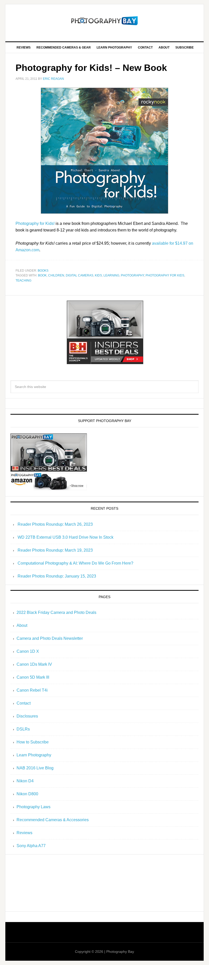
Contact (24, 703)
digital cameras (79, 275)
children (56, 275)
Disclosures (27, 716)
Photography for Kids (165, 275)
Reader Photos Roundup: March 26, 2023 (55, 524)
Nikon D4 (25, 781)
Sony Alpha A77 (31, 846)
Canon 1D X (28, 651)
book (42, 275)
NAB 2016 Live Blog (35, 768)
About (22, 625)
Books (43, 270)
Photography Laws (33, 807)
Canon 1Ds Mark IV (34, 664)
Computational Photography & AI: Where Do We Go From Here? (75, 563)
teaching (23, 280)
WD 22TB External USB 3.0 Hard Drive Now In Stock (65, 537)
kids (98, 275)
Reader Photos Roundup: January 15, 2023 (57, 576)
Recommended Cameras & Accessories (53, 820)
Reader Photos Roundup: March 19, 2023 (55, 550)
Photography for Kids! (35, 223)
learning (111, 275)
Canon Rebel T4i (32, 690)
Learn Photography (34, 755)
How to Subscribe (33, 742)
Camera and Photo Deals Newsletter (50, 638)
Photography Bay (104, 20)
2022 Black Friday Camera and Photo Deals (56, 612)
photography (132, 275)
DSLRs (23, 729)
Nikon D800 (27, 794)
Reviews (24, 833)
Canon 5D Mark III (33, 677)
